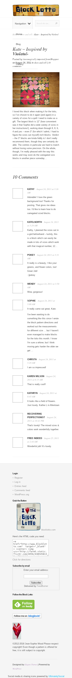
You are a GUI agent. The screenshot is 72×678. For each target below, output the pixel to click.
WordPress (17, 668)
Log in (17, 482)
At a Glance (22, 54)
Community (22, 94)
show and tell (40, 62)
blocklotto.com (48, 530)
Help (18, 104)
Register (19, 478)
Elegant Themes (31, 664)
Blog (18, 44)
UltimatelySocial (56, 676)
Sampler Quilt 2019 (26, 84)
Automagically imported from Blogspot (41, 59)
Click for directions (22, 559)
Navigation (20, 23)
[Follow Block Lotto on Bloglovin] (27, 617)
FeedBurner (42, 586)
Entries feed (20, 486)
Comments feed (22, 490)
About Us (21, 74)
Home (19, 34)
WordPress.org (22, 494)
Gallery (19, 64)
